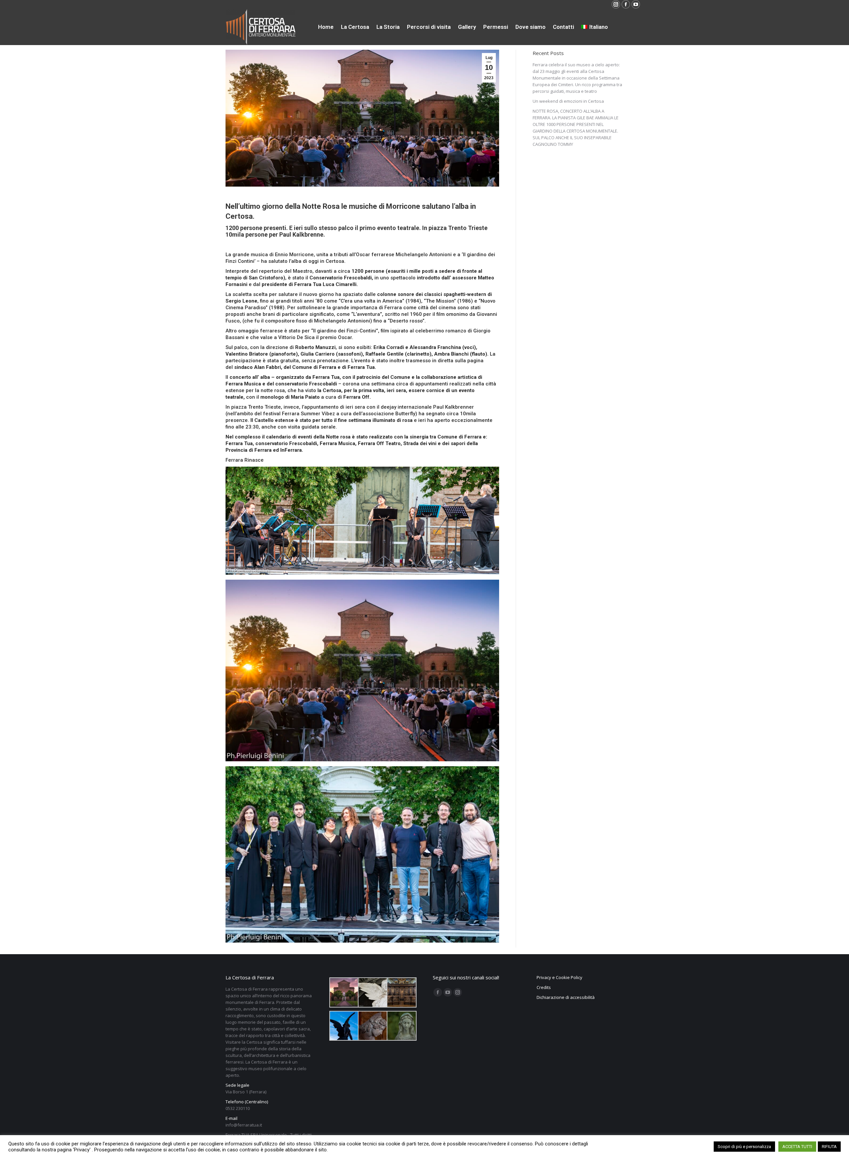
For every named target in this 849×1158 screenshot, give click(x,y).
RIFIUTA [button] (829, 1146)
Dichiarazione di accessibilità (566, 997)
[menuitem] (325, 27)
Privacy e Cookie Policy (559, 977)
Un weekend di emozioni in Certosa (568, 101)
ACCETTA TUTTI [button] (797, 1146)
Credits (544, 987)
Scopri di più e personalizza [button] (744, 1146)
